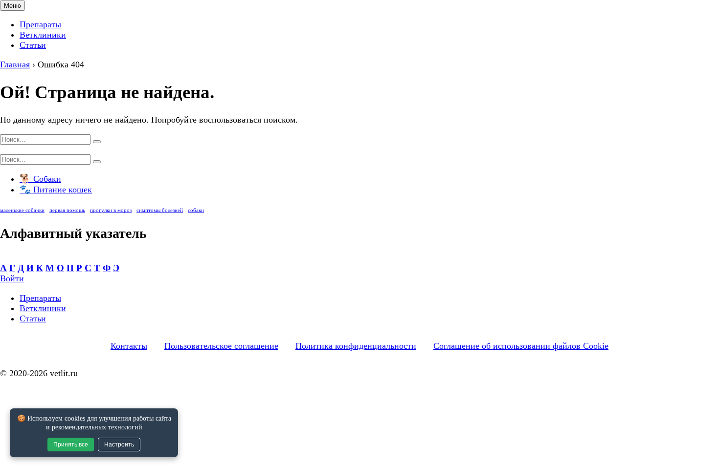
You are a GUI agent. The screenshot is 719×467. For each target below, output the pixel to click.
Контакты (129, 346)
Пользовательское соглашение (221, 346)
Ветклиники (43, 35)
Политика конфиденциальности (355, 346)
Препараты (40, 24)
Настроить (119, 444)
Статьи (33, 45)
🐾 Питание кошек (56, 189)
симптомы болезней (159, 210)
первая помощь (67, 210)
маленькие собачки (22, 210)
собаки (196, 210)
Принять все (70, 444)
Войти (12, 278)
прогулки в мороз (111, 210)
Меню (12, 5)
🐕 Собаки (40, 179)
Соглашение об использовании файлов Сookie (520, 346)
